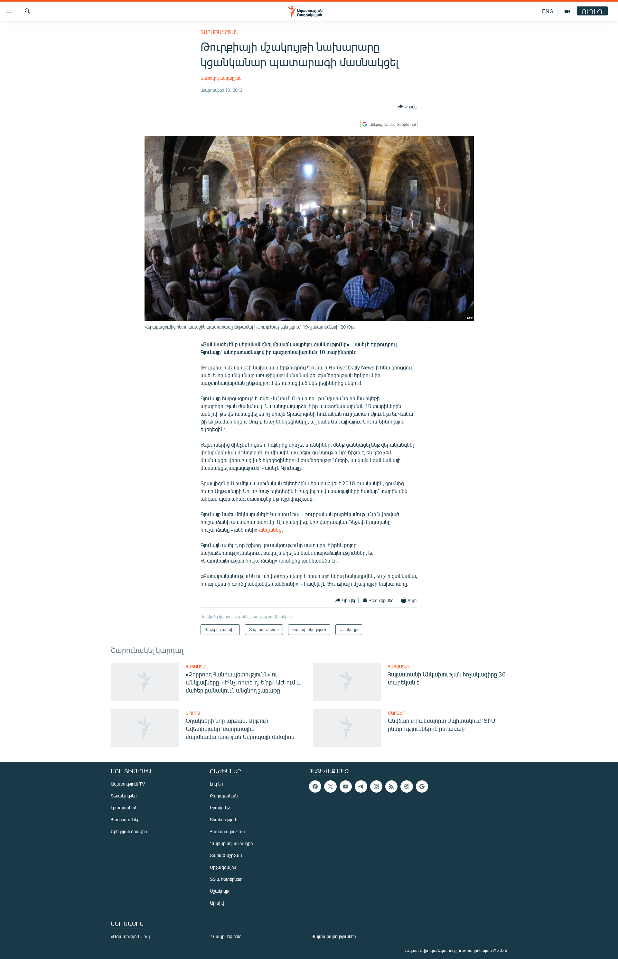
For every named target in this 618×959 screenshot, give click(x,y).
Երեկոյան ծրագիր (129, 831)
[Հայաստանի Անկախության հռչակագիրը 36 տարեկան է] (347, 682)
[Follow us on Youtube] (346, 786)
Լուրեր (216, 784)
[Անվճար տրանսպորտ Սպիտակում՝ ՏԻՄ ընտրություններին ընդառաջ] (347, 728)
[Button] (407, 106)
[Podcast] (406, 786)
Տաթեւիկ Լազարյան (221, 78)
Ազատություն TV (128, 784)
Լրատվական (124, 807)
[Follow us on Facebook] (315, 786)
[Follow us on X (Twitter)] (330, 786)
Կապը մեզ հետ (226, 936)
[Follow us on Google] (422, 786)
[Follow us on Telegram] (361, 786)
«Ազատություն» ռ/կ (130, 936)
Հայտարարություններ (334, 936)
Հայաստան (197, 666)
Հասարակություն (227, 831)
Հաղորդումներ (125, 819)
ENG (547, 11)
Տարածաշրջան (220, 32)
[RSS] (391, 786)
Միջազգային (223, 867)
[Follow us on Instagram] (376, 786)
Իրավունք (220, 807)
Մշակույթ (219, 891)
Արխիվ (217, 903)
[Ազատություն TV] (567, 11)
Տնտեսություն (223, 819)
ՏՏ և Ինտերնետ (226, 879)
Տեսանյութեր (123, 795)
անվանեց (270, 529)
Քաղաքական (224, 795)
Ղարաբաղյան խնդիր (231, 843)
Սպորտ (193, 713)
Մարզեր (396, 713)
